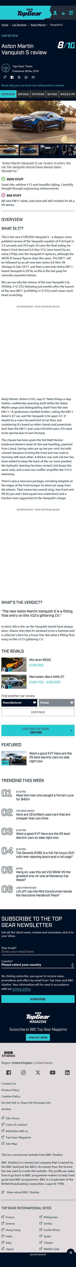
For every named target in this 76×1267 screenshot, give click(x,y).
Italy (8, 1242)
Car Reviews (19, 24)
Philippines (51, 1217)
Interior (38, 94)
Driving (23, 94)
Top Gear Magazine (18, 1137)
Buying (52, 94)
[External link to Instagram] (23, 1072)
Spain (47, 1236)
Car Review (9, 35)
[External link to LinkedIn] (67, 1072)
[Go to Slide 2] (29, 150)
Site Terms (12, 1118)
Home (4, 24)
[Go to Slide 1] (9, 150)
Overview (8, 94)
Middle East (51, 1249)
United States (43, 1062)
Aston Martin (38, 24)
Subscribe (38, 999)
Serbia (48, 1223)
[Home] (36, 13)
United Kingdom (22, 1062)
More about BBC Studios (20, 1192)
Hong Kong (13, 1230)
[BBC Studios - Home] (10, 1054)
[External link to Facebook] (8, 1072)
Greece (10, 1223)
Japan (10, 1249)
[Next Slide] (72, 123)
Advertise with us (17, 1131)
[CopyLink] (4, 77)
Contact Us (8, 1083)
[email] (33, 76)
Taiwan (48, 1242)
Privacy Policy (10, 1090)
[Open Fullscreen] (72, 139)
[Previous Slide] (4, 123)
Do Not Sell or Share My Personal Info (26, 1102)
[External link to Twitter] (38, 1072)
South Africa (52, 1230)
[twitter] (19, 76)
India (9, 1236)
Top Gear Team (22, 66)
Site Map (11, 1143)
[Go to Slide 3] (49, 150)
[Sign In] (55, 12)
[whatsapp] (26, 76)
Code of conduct (16, 1124)
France (10, 1217)
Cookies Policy (10, 1096)
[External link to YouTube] (52, 1072)
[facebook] (12, 76)
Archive (6, 1109)
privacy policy (21, 989)
